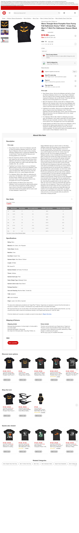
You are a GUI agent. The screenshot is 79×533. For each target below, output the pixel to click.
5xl (52, 44)
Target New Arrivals (5, 1)
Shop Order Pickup (69, 4)
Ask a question (13, 343)
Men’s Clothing (27, 18)
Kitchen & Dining (45, 1)
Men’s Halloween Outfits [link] (47, 463)
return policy (48, 332)
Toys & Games (46, 2)
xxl (46, 44)
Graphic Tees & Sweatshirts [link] (60, 463)
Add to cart (44, 51)
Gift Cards (10, 4)
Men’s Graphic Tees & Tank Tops (63, 18)
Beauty (8, 2)
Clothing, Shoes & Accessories (29, 1)
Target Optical (24, 4)
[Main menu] (9, 13)
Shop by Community (17, 4)
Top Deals (51, 4)
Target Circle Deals (57, 4)
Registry (8, 5)
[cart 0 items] (75, 13)
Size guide (50, 41)
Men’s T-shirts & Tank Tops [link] (25, 463)
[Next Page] (75, 44)
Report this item (45, 67)
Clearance (31, 4)
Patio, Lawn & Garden (53, 1)
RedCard (12, 5)
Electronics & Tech (52, 2)
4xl (50, 44)
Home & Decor (39, 1)
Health (27, 2)
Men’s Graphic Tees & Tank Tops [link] (10, 463)
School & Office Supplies (37, 2)
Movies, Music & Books (67, 2)
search (59, 13)
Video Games (59, 2)
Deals (28, 4)
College (17, 1)
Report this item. (47, 314)
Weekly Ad (63, 4)
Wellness (30, 2)
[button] (47, 32)
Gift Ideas (6, 4)
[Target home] (4, 13)
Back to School (12, 1)
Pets (25, 2)
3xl (48, 44)
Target (3, 18)
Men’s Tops (35, 18)
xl (45, 44)
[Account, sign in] (67, 13)
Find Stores (21, 5)
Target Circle (16, 5)
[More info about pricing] (75, 35)
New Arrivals (36, 4)
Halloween (21, 1)
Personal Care (13, 2)
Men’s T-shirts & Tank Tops (47, 18)
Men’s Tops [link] (36, 463)
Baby (6, 2)
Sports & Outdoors (20, 2)
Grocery (60, 1)
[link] (47, 32)
